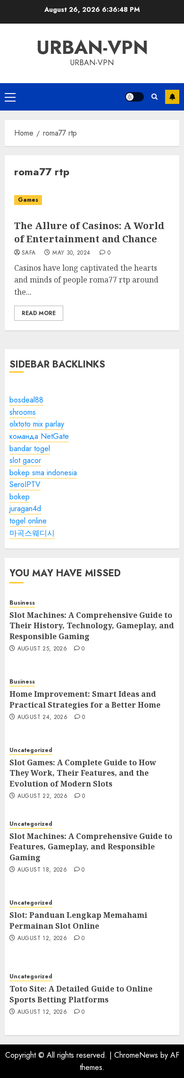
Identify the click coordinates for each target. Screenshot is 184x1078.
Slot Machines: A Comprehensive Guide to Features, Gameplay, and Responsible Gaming (90, 847)
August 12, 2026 (42, 938)
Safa (28, 253)
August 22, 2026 (42, 796)
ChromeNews (136, 1055)
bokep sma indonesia (43, 472)
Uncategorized (30, 750)
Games (28, 200)
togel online (28, 520)
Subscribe (172, 97)
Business (22, 603)
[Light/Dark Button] (134, 97)
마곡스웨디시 (32, 533)
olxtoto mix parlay (36, 424)
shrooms (22, 412)
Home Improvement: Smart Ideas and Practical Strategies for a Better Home (84, 699)
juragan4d (25, 508)
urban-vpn (92, 47)
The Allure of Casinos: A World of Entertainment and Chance (89, 232)
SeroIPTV (25, 484)
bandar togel (29, 448)
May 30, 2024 (71, 253)
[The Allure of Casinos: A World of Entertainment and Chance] (92, 200)
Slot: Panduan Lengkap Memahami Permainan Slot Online (78, 920)
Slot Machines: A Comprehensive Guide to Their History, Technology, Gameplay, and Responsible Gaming (91, 626)
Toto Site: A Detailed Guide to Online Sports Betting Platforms (80, 994)
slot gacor (25, 460)
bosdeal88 (26, 399)
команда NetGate (39, 436)
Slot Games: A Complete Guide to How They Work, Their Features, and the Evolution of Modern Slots (82, 773)
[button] (10, 97)
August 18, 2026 (42, 870)
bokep (19, 496)
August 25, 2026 (42, 649)
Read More (39, 313)
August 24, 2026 (42, 717)
